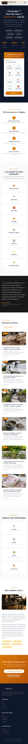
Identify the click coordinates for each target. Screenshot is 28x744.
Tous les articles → (9, 327)
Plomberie (18, 74)
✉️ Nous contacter (14, 675)
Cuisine (9, 74)
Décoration (4, 708)
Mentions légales (5, 730)
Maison (3, 703)
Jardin (9, 87)
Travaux (3, 701)
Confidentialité (5, 733)
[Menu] (25, 3)
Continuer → (14, 93)
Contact (4, 728)
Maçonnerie (18, 87)
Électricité (9, 80)
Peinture (18, 80)
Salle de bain (18, 67)
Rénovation (9, 67)
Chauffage (4, 721)
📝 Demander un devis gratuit (14, 671)
